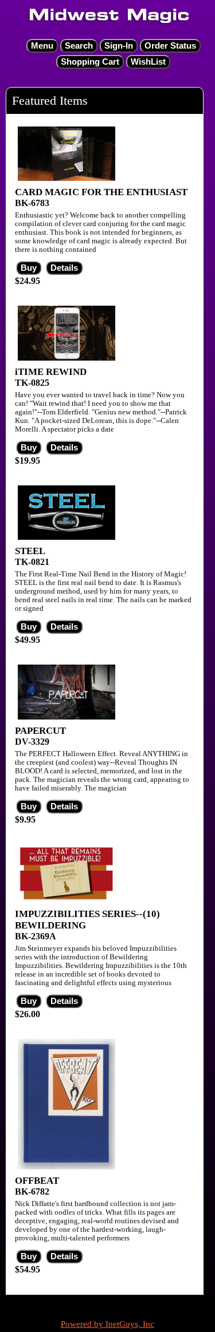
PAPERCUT (40, 730)
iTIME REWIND (51, 371)
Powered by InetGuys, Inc (107, 1324)
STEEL (30, 551)
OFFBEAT (37, 1180)
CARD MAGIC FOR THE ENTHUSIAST (101, 192)
